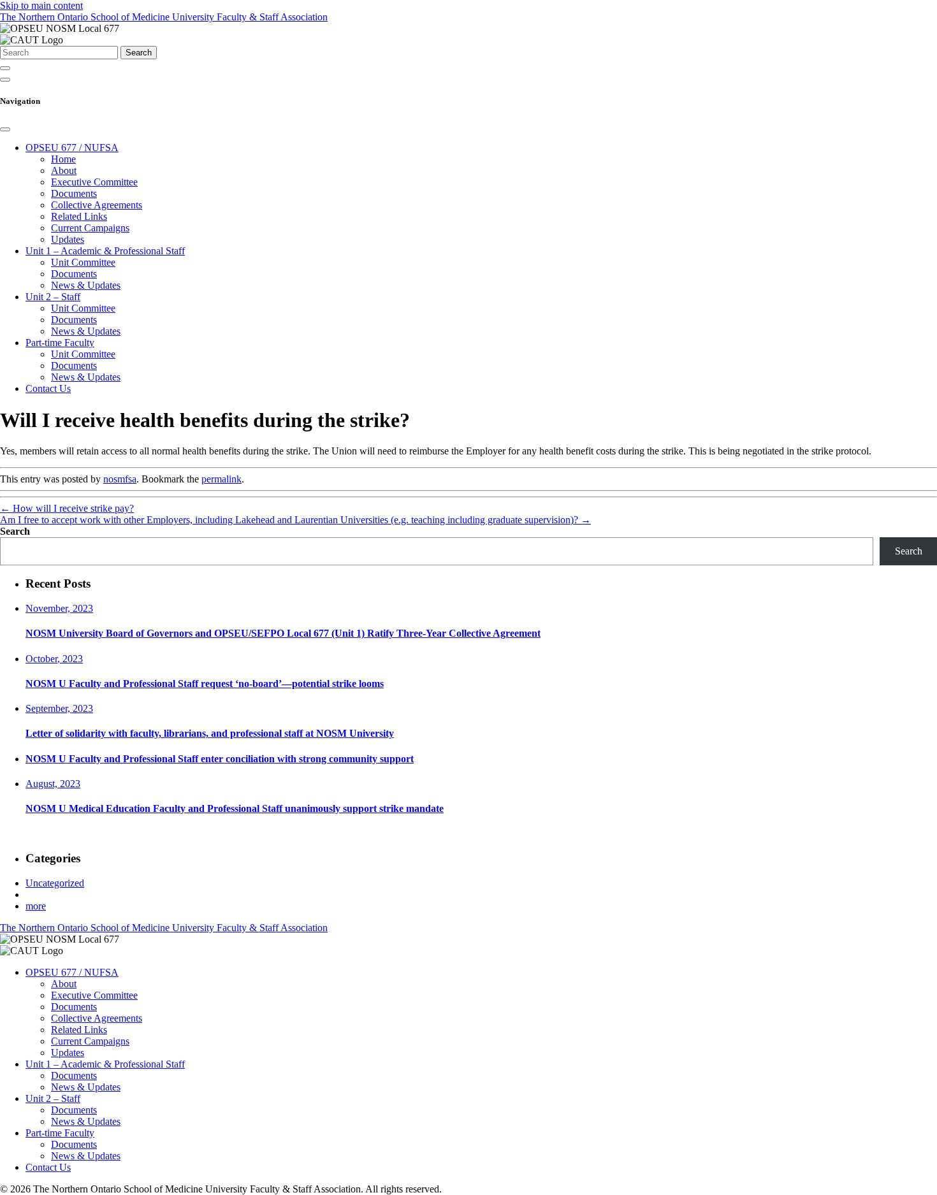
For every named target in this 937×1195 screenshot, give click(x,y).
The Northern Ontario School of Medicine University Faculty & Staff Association (164, 16)
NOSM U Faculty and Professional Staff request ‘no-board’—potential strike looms (204, 683)
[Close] (5, 129)
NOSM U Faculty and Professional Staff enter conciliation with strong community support (219, 758)
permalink (221, 479)
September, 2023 (59, 708)
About (63, 170)
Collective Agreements (96, 204)
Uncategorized (54, 883)
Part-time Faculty (59, 342)
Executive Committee (94, 182)
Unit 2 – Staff (52, 296)
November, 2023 (59, 608)
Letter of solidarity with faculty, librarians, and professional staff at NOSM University (209, 733)
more (35, 906)
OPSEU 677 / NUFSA (72, 147)
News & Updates (85, 285)
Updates (67, 239)
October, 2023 (54, 658)
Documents (74, 193)
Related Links (79, 216)
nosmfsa (119, 479)
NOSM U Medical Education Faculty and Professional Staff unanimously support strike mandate (234, 808)
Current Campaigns (90, 227)
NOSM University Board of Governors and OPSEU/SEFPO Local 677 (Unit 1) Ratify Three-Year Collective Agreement (283, 633)
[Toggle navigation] (5, 80)
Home (63, 159)
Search (139, 52)
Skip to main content (41, 5)
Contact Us (48, 388)
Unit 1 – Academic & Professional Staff (105, 250)
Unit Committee (83, 262)
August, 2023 (52, 783)
